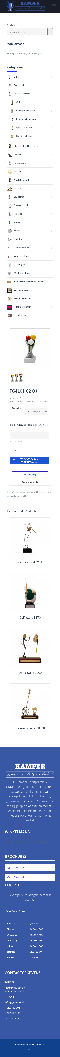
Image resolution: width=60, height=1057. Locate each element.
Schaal (17, 230)
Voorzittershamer (22, 256)
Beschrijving (30, 474)
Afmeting (16, 408)
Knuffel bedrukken (22, 298)
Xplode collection (24, 136)
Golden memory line (25, 110)
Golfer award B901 (30, 562)
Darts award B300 (30, 672)
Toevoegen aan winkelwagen (29, 460)
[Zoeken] (50, 31)
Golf (18, 102)
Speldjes (18, 239)
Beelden (17, 154)
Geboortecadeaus (22, 247)
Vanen (17, 222)
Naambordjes (20, 315)
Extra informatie (30, 482)
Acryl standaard (21, 180)
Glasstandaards (21, 205)
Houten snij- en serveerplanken (28, 281)
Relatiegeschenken (22, 307)
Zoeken (11, 25)
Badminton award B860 (30, 728)
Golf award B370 (30, 617)
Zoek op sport (20, 163)
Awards (17, 188)
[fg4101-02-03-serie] (17, 378)
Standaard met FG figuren (26, 146)
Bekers (17, 77)
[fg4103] (30, 348)
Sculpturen (19, 197)
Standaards (19, 85)
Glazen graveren (21, 264)
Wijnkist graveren (22, 290)
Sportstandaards (24, 127)
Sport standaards (22, 93)
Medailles (18, 171)
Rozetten (18, 213)
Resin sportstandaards (26, 119)
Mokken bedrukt (22, 273)
